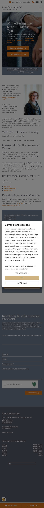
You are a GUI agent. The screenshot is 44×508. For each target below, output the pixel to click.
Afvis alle (22, 283)
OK (22, 278)
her (26, 269)
